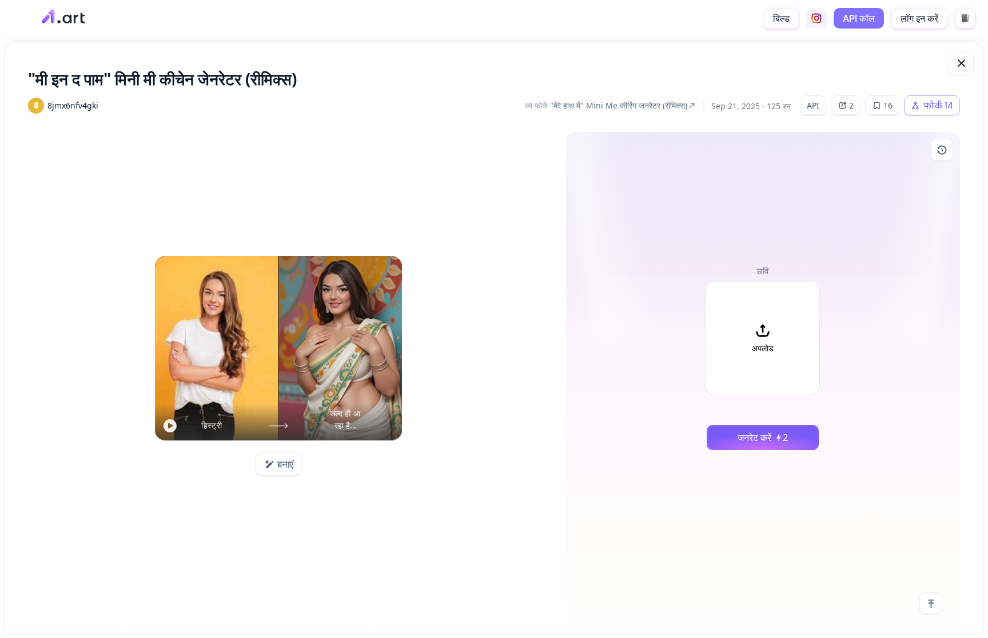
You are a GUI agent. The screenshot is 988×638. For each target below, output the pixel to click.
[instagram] (816, 18)
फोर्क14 (938, 105)
